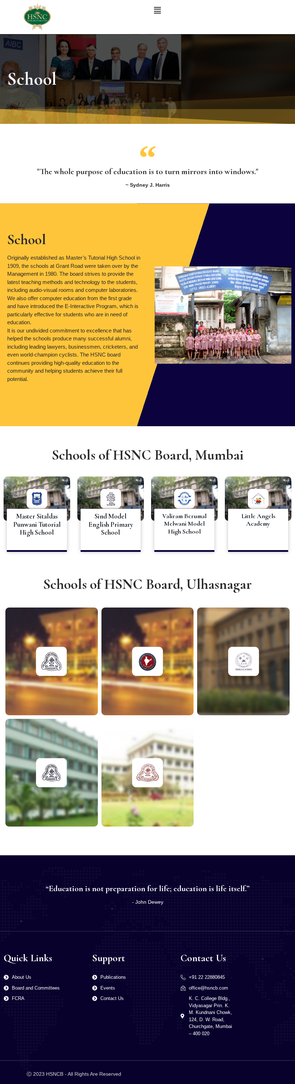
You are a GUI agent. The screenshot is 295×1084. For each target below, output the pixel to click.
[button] (157, 10)
